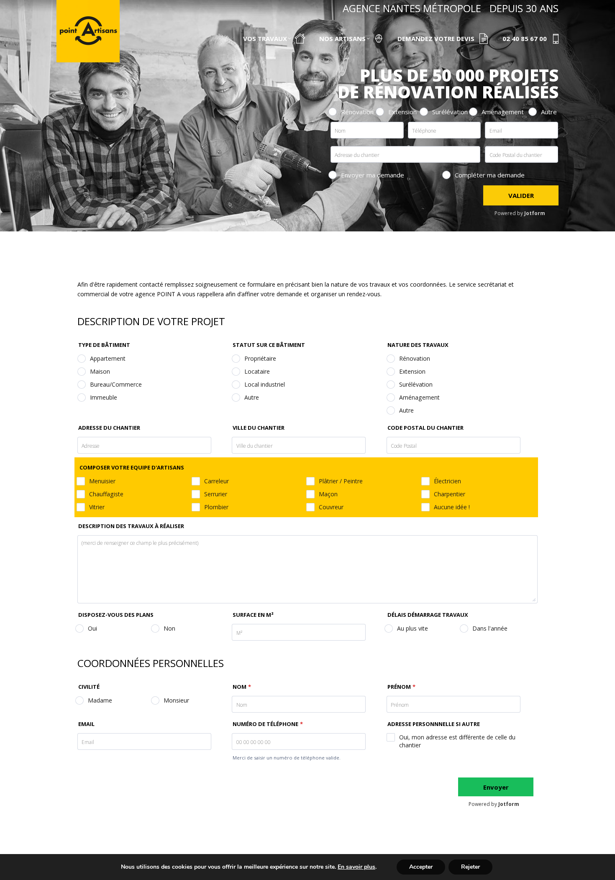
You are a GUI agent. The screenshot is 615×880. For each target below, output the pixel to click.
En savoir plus (356, 867)
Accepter (421, 867)
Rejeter (470, 867)
